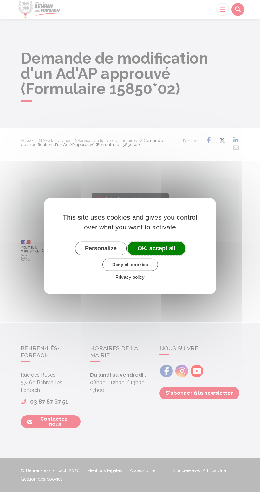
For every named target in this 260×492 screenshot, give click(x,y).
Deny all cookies (130, 264)
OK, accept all (156, 248)
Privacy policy (130, 277)
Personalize (101, 248)
